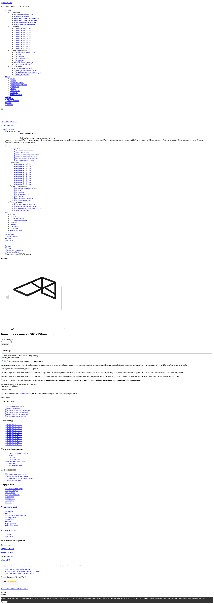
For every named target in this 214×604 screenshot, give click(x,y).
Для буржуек (19, 61)
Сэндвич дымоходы (21, 16)
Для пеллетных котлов (22, 65)
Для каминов (19, 56)
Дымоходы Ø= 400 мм (22, 46)
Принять (4, 602)
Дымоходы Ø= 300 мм (22, 42)
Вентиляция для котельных (24, 24)
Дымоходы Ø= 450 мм (22, 48)
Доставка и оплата (12, 101)
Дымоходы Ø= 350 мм (22, 44)
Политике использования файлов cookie (189, 598)
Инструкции (10, 499)
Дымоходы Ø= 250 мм (22, 40)
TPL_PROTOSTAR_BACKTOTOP (14, 589)
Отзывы (13, 89)
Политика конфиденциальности (17, 569)
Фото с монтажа (16, 95)
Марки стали (10, 493)
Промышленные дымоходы (24, 69)
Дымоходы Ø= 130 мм (22, 32)
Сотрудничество (9, 530)
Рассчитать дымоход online (15, 515)
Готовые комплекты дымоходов (26, 22)
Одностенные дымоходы (23, 14)
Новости (13, 81)
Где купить (9, 99)
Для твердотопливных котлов (25, 52)
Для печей (18, 54)
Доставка (8, 534)
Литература (9, 501)
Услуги (12, 79)
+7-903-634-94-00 (7, 552)
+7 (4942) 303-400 (7, 129)
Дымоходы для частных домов (25, 71)
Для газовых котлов (21, 58)
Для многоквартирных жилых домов (28, 73)
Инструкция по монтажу (33, 361)
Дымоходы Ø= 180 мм (22, 36)
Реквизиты (14, 93)
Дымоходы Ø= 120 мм (22, 30)
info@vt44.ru (26, 393)
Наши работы (10, 517)
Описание (13, 361)
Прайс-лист (14, 87)
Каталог (8, 10)
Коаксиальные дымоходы (24, 63)
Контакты (9, 105)
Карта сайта (9, 497)
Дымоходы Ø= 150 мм (22, 34)
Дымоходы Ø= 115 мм (22, 28)
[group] (35, 299)
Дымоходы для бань (21, 75)
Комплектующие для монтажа (25, 20)
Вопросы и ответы (17, 83)
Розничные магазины (9, 122)
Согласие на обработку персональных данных (22, 571)
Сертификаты (15, 91)
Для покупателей (9, 507)
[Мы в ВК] (5, 560)
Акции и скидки (11, 491)
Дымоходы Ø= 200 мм (22, 38)
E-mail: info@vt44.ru (8, 125)
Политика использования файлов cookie (20, 573)
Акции (8, 97)
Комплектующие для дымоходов (26, 18)
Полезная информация (18, 85)
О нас (7, 77)
